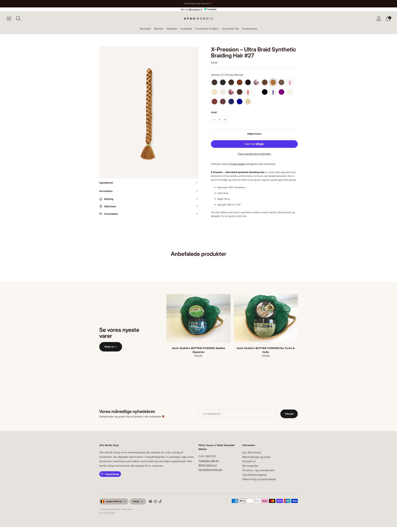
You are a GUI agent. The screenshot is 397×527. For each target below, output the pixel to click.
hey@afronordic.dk (210, 469)
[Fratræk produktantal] (225, 119)
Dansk (136, 501)
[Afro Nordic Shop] (198, 18)
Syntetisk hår (230, 28)
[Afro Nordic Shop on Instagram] (155, 502)
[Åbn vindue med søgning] (18, 18)
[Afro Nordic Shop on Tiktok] (160, 502)
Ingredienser (106, 182)
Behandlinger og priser (256, 456)
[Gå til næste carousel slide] (301, 318)
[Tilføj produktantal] (214, 119)
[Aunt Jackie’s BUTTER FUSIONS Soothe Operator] (198, 318)
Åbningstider (250, 465)
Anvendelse (106, 191)
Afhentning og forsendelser (259, 479)
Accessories (249, 28)
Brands (158, 28)
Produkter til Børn (207, 28)
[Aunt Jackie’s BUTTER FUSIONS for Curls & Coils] (266, 318)
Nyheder (145, 28)
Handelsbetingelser (254, 474)
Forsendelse (237, 164)
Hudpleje (186, 28)
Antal (214, 112)
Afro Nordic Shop (125, 509)
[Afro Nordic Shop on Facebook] (150, 502)
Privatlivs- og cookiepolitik (258, 470)
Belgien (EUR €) (114, 501)
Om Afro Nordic (251, 452)
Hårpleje (171, 28)
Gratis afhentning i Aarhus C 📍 (198, 3)
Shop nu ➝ (111, 346)
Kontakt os (249, 461)
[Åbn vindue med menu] (9, 18)
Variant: (227, 74)
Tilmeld (289, 413)
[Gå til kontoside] (378, 18)
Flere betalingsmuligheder (254, 153)
